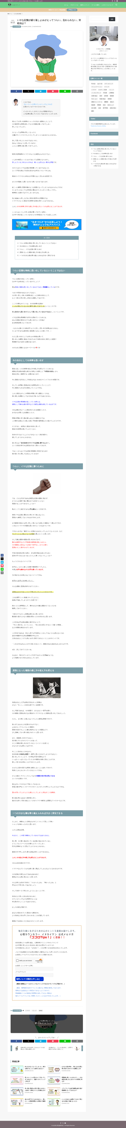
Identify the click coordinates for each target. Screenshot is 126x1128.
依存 (101, 96)
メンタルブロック (96, 92)
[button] (16, 91)
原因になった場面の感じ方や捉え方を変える (34, 252)
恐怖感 (40, 1010)
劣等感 (106, 96)
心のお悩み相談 (16, 26)
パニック (34, 1010)
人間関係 (111, 92)
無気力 (112, 102)
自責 (99, 108)
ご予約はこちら (72, 9)
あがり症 (99, 83)
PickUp (93, 83)
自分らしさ (111, 105)
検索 (112, 19)
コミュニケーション (96, 86)
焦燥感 (93, 105)
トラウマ (27, 1010)
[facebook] (112, 1)
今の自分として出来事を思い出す (31, 246)
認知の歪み (113, 108)
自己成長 (93, 108)
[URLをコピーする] (77, 91)
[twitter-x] (115, 1)
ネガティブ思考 (102, 89)
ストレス (106, 86)
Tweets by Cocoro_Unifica (98, 126)
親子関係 (105, 108)
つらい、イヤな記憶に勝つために (31, 249)
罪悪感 (99, 105)
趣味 (92, 111)
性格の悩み (103, 99)
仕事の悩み (94, 96)
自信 (104, 105)
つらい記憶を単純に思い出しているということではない (38, 243)
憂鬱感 (106, 102)
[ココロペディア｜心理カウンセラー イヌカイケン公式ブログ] (14, 4)
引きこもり (94, 99)
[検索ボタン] (116, 5)
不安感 (105, 92)
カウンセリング (109, 83)
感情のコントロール (96, 102)
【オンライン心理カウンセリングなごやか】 (38, 104)
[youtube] (117, 1)
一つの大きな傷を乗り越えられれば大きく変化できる (37, 255)
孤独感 (112, 96)
